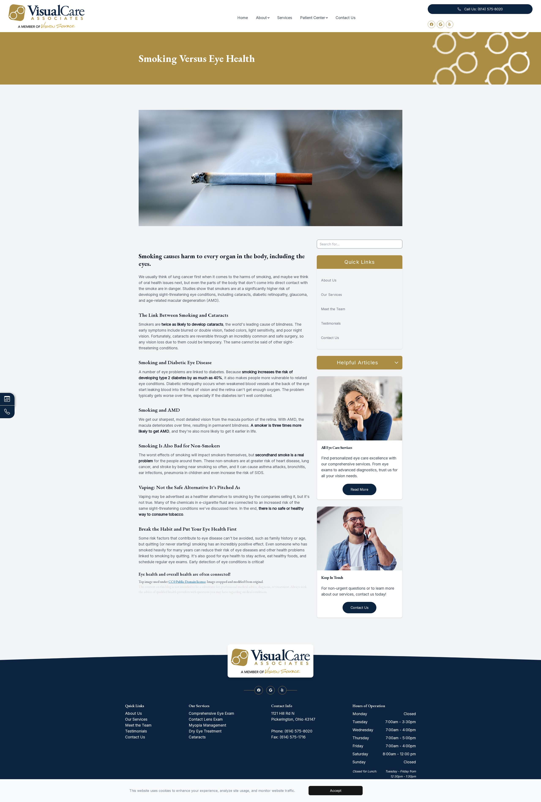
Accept (335, 790)
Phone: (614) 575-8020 (291, 731)
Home (242, 17)
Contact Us (345, 17)
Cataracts (197, 737)
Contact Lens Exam (206, 719)
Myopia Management (207, 725)
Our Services (331, 294)
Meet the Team (333, 309)
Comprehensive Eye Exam (211, 713)
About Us (328, 280)
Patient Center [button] (312, 17)
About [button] (261, 17)
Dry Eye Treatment (205, 731)
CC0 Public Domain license (187, 581)
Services (284, 17)
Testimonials (331, 323)
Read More (359, 489)
